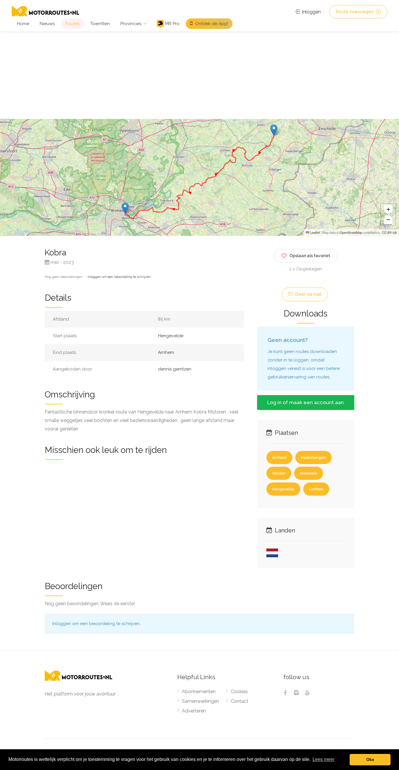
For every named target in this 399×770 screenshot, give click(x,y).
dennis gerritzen (174, 369)
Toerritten (100, 23)
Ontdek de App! (211, 23)
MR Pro (172, 23)
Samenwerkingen (200, 701)
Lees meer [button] (323, 759)
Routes (72, 23)
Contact (239, 701)
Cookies (239, 691)
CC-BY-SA (389, 232)
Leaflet (314, 232)
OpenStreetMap (351, 232)
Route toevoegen (355, 11)
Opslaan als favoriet (309, 255)
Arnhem (166, 352)
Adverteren (194, 711)
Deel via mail (307, 294)
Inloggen (311, 12)
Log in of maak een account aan (305, 402)
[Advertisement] (199, 75)
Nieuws (47, 23)
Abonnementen (199, 691)
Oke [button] (370, 759)
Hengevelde (170, 335)
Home (23, 23)
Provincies (130, 23)
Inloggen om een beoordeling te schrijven (119, 277)
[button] (273, 130)
